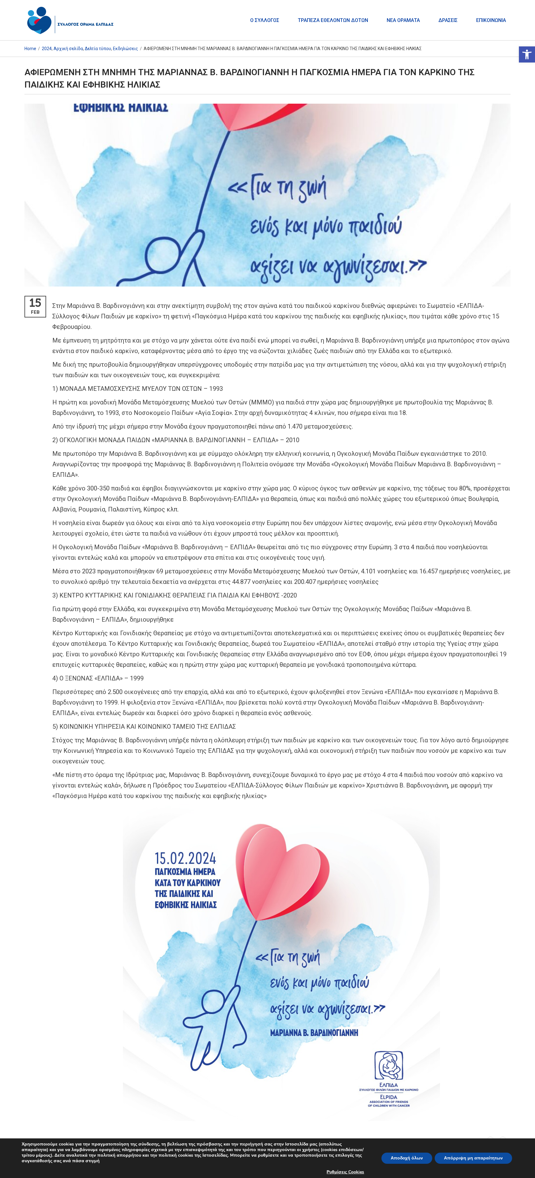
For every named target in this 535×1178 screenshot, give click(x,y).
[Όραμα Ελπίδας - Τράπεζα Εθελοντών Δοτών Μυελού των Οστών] (71, 20)
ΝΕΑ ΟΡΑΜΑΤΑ (403, 20)
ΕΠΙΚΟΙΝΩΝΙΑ (491, 20)
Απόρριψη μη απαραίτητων (473, 1158)
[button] (527, 54)
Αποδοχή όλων (407, 1158)
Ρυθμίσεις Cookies (345, 1172)
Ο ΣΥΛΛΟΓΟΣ (264, 20)
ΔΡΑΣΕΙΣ (448, 20)
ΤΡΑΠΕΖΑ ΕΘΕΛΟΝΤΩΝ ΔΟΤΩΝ (333, 20)
